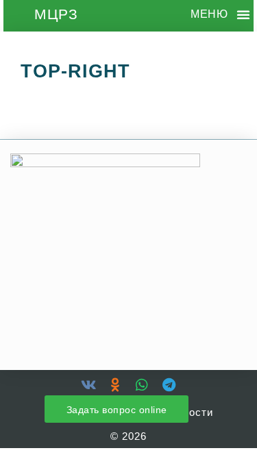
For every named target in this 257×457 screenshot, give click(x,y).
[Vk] (88, 385)
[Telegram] (168, 385)
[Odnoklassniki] (115, 385)
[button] (243, 14)
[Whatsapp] (142, 385)
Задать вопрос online (116, 409)
